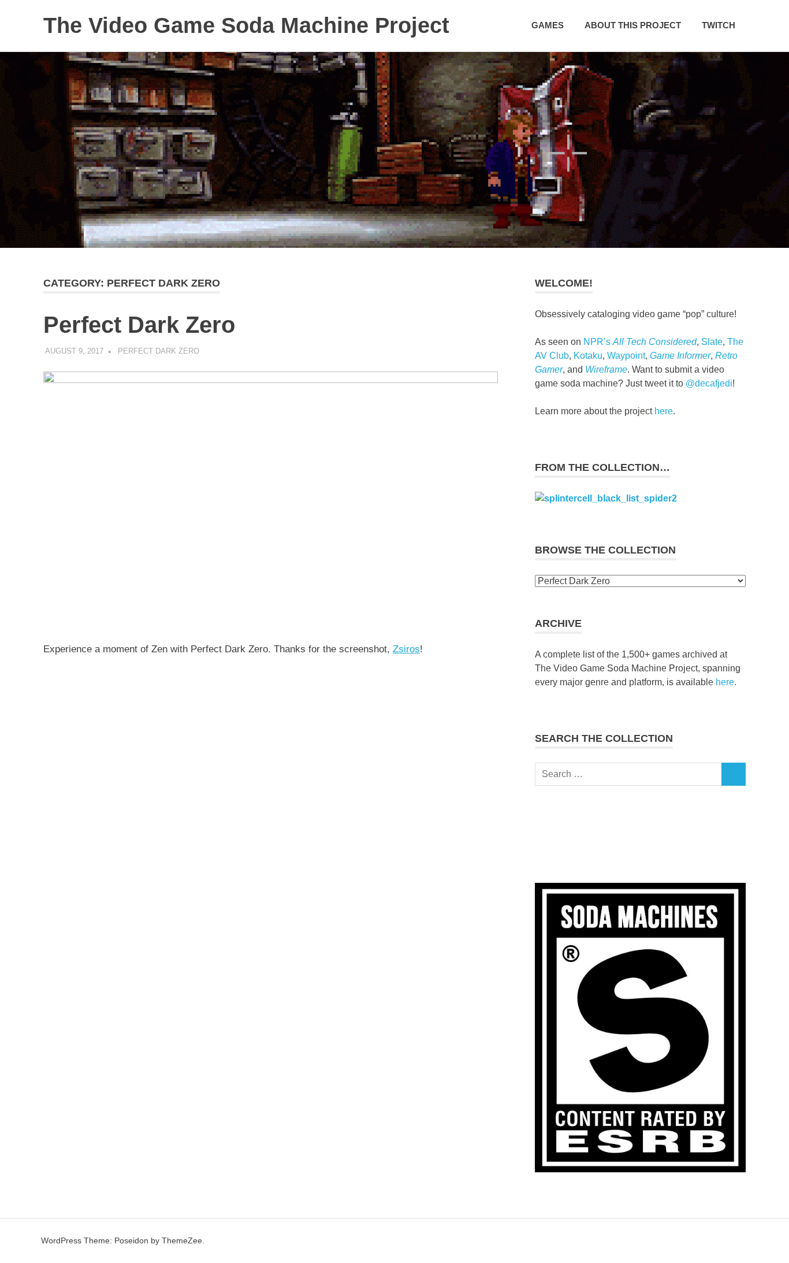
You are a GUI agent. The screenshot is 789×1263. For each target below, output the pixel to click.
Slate (712, 342)
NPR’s (640, 342)
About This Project (633, 25)
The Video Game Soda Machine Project (246, 25)
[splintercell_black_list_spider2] (606, 498)
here (663, 411)
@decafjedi (709, 383)
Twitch (718, 25)
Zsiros (406, 649)
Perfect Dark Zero (139, 324)
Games (547, 25)
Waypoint (626, 356)
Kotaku (588, 356)
